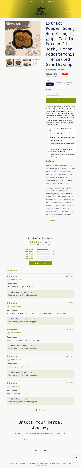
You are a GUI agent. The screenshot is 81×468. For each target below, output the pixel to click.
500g (59, 84)
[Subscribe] (57, 439)
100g (50, 84)
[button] (4, 11)
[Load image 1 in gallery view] (9, 62)
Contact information (41, 465)
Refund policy (34, 463)
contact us (51, 124)
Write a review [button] (40, 263)
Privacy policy (44, 463)
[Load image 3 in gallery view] (27, 62)
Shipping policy (66, 463)
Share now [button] (52, 221)
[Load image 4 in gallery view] (36, 62)
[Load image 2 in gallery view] (18, 62)
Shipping (48, 77)
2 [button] (39, 410)
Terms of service (55, 463)
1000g (68, 84)
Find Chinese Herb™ (21, 463)
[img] (12, 276)
